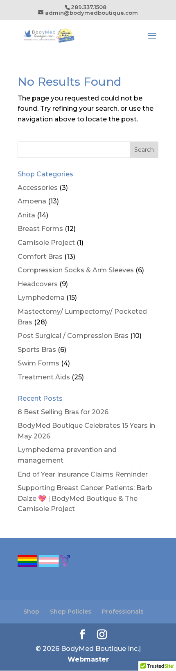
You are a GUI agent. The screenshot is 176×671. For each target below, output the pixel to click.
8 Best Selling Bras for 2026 (63, 412)
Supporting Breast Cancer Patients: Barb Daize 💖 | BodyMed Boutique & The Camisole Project (85, 498)
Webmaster (88, 659)
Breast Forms (40, 229)
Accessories (38, 188)
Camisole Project (46, 242)
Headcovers (38, 284)
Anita (26, 215)
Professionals (123, 611)
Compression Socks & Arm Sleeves (76, 270)
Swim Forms (38, 363)
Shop (31, 611)
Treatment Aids (44, 377)
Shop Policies (70, 611)
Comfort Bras (40, 256)
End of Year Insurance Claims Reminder (83, 474)
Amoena (32, 201)
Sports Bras (37, 350)
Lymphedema (41, 297)
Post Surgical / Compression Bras (73, 336)
